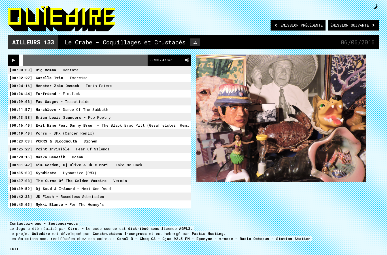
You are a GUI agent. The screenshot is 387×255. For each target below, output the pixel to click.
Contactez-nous (25, 223)
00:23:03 (21, 141)
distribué (138, 228)
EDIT (14, 248)
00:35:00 (21, 172)
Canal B (125, 238)
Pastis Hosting (208, 233)
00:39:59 (21, 188)
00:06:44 (21, 93)
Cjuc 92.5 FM (176, 238)
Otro (72, 228)
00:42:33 (21, 196)
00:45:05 (21, 204)
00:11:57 (21, 109)
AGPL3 (184, 228)
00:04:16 (21, 85)
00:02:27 (21, 77)
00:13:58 (21, 117)
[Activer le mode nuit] (375, 6)
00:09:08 (21, 101)
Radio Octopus (254, 238)
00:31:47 (21, 164)
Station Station (293, 238)
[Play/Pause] (13, 60)
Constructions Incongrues (120, 233)
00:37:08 (21, 180)
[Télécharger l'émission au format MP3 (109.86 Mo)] (195, 42)
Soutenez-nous (63, 223)
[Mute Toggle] (187, 60)
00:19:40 (21, 133)
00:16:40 (21, 125)
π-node (226, 238)
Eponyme (204, 238)
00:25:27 (21, 149)
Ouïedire (41, 233)
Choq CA (148, 238)
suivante (351, 25)
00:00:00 (21, 69)
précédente (302, 25)
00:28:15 (21, 156)
